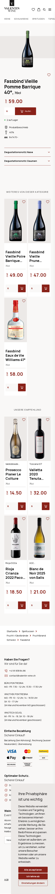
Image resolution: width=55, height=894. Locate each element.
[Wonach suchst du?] (44, 9)
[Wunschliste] (33, 9)
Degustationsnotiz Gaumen (20, 161)
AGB (6, 879)
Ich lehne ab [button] (33, 876)
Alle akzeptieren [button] (33, 869)
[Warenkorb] (39, 9)
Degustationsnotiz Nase (18, 152)
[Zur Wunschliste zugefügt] (49, 75)
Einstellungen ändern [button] (33, 883)
